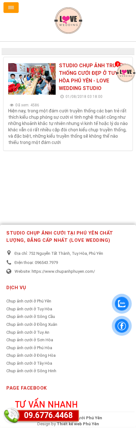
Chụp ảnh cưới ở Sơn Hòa (29, 339)
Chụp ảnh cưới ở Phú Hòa (29, 347)
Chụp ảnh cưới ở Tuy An (27, 332)
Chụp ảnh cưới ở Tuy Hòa (29, 309)
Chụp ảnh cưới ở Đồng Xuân (31, 324)
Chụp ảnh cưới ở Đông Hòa (31, 355)
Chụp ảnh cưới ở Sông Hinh (31, 370)
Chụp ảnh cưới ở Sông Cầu (30, 316)
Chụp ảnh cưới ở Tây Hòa (29, 363)
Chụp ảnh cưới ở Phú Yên (28, 301)
